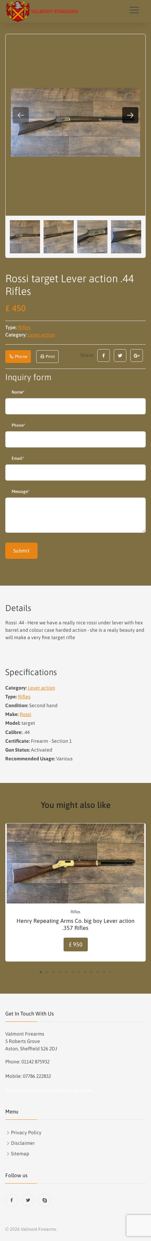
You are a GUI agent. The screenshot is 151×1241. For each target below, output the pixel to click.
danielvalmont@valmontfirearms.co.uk (48, 1090)
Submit (21, 551)
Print (49, 356)
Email (18, 458)
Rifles (24, 327)
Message (20, 491)
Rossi (25, 714)
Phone (18, 425)
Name (18, 392)
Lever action (41, 335)
